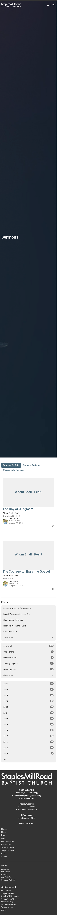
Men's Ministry (7, 902)
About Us (5, 869)
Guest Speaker (28, 669)
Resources (6, 844)
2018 (28, 730)
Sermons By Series (31, 465)
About (4, 838)
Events (4, 835)
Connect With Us (26, 798)
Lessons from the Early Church (17, 608)
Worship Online (7, 847)
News (3, 832)
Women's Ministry (8, 904)
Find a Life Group (26, 823)
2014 (28, 753)
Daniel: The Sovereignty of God (16, 614)
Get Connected (7, 841)
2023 (28, 701)
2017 (28, 736)
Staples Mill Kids (8, 893)
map (35, 793)
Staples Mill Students (10, 896)
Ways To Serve (7, 850)
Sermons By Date (11, 465)
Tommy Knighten (28, 663)
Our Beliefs (6, 877)
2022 (28, 707)
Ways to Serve (7, 907)
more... (4, 910)
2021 (28, 713)
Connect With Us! (8, 880)
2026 (28, 684)
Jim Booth (28, 646)
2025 (28, 689)
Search (4, 856)
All (4, 759)
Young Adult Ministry (10, 899)
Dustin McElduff (28, 657)
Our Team (5, 872)
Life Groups (6, 891)
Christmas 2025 (10, 631)
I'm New (4, 874)
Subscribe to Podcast (13, 470)
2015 (28, 748)
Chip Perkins (28, 652)
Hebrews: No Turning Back (14, 626)
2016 (28, 742)
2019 (28, 724)
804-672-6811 (18, 796)
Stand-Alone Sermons (13, 620)
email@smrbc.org (33, 796)
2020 (28, 718)
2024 (28, 695)
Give (3, 853)
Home (4, 829)
